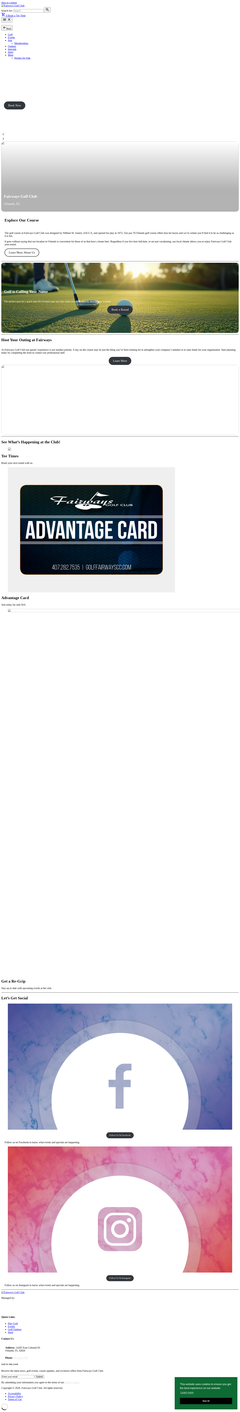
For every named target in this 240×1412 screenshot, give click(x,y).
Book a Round (120, 309)
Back (7, 27)
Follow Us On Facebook (120, 1135)
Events (11, 37)
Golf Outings (14, 1329)
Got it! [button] (206, 1401)
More (10, 55)
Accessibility (14, 1393)
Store (10, 52)
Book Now (14, 105)
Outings (12, 46)
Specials (12, 49)
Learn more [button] (187, 1392)
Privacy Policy (15, 1396)
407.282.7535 (21, 1357)
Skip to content (9, 2)
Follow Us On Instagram (120, 1278)
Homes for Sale (22, 58)
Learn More (120, 360)
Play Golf (13, 1323)
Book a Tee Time (17, 15)
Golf (10, 34)
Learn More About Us (22, 252)
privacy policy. (72, 1382)
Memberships (21, 43)
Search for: (7, 10)
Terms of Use (15, 1399)
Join (10, 40)
